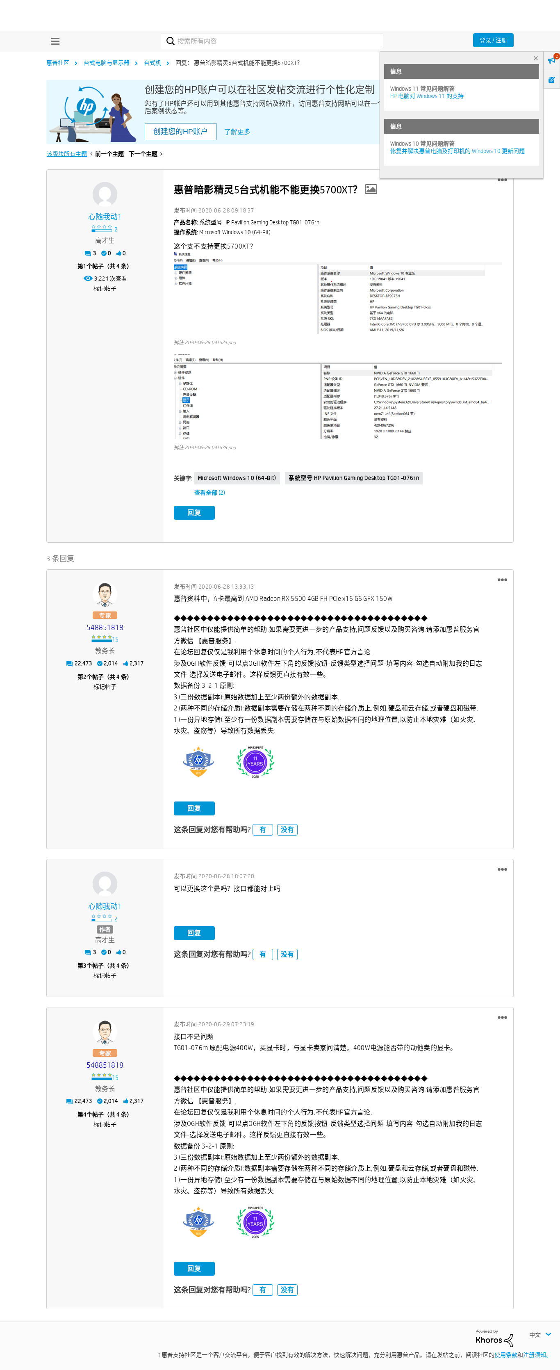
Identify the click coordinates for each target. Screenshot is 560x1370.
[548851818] (105, 594)
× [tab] (536, 58)
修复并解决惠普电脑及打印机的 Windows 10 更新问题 (457, 151)
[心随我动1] (105, 194)
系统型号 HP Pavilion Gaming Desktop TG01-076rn (354, 478)
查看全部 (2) (209, 492)
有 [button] (263, 829)
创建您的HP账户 (180, 132)
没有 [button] (287, 829)
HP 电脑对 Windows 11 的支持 (427, 96)
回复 (194, 512)
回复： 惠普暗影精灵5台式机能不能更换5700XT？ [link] (239, 62)
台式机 (152, 62)
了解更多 (237, 131)
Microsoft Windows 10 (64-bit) (237, 478)
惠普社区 (57, 62)
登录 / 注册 (493, 40)
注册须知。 (537, 1355)
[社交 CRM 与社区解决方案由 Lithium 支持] (494, 1338)
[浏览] (53, 41)
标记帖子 (104, 288)
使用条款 (505, 1355)
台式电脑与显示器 (107, 62)
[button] (502, 180)
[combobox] (272, 41)
